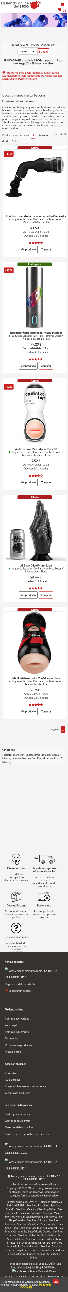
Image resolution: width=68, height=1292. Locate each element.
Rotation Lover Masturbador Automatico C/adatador (36, 216)
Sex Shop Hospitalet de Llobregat (38, 1227)
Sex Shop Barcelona (38, 1205)
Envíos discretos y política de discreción (27, 1133)
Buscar (15, 44)
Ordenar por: (48, 44)
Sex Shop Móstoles (28, 1246)
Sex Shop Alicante (37, 1220)
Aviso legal (11, 1025)
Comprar (46, 249)
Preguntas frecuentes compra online (25, 1086)
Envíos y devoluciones (17, 1114)
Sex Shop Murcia (14, 1216)
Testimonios (12, 1038)
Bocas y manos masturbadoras (24, 72)
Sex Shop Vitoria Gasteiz (37, 1231)
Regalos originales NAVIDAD (22, 1201)
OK (56, 1281)
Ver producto (28, 249)
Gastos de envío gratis (17, 1120)
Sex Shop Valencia (26, 1209)
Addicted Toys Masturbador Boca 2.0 (36, 449)
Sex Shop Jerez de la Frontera (33, 1242)
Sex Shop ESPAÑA (44, 1263)
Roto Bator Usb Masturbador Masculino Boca (36, 332)
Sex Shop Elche (26, 1235)
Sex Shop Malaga (52, 1212)
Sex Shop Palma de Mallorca (41, 1216)
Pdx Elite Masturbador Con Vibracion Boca (36, 678)
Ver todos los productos (18, 1045)
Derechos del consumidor (19, 1127)
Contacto (10, 1072)
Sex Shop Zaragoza (30, 1212)
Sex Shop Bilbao (47, 1209)
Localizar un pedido (19, 990)
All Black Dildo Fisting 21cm (36, 565)
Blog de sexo (23, 1250)
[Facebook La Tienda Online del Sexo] (34, 1271)
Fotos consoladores (43, 1250)
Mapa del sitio (13, 1051)
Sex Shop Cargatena (37, 1238)
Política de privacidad (17, 1018)
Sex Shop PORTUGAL (43, 1267)
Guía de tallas (12, 1079)
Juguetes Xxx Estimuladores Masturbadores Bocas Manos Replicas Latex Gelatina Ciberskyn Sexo (32, 75)
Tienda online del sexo (20, 1263)
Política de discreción (17, 1031)
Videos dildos (36, 1253)
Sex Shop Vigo (49, 1224)
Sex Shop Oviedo (46, 1235)
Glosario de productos (17, 1092)
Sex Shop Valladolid (28, 1224)
